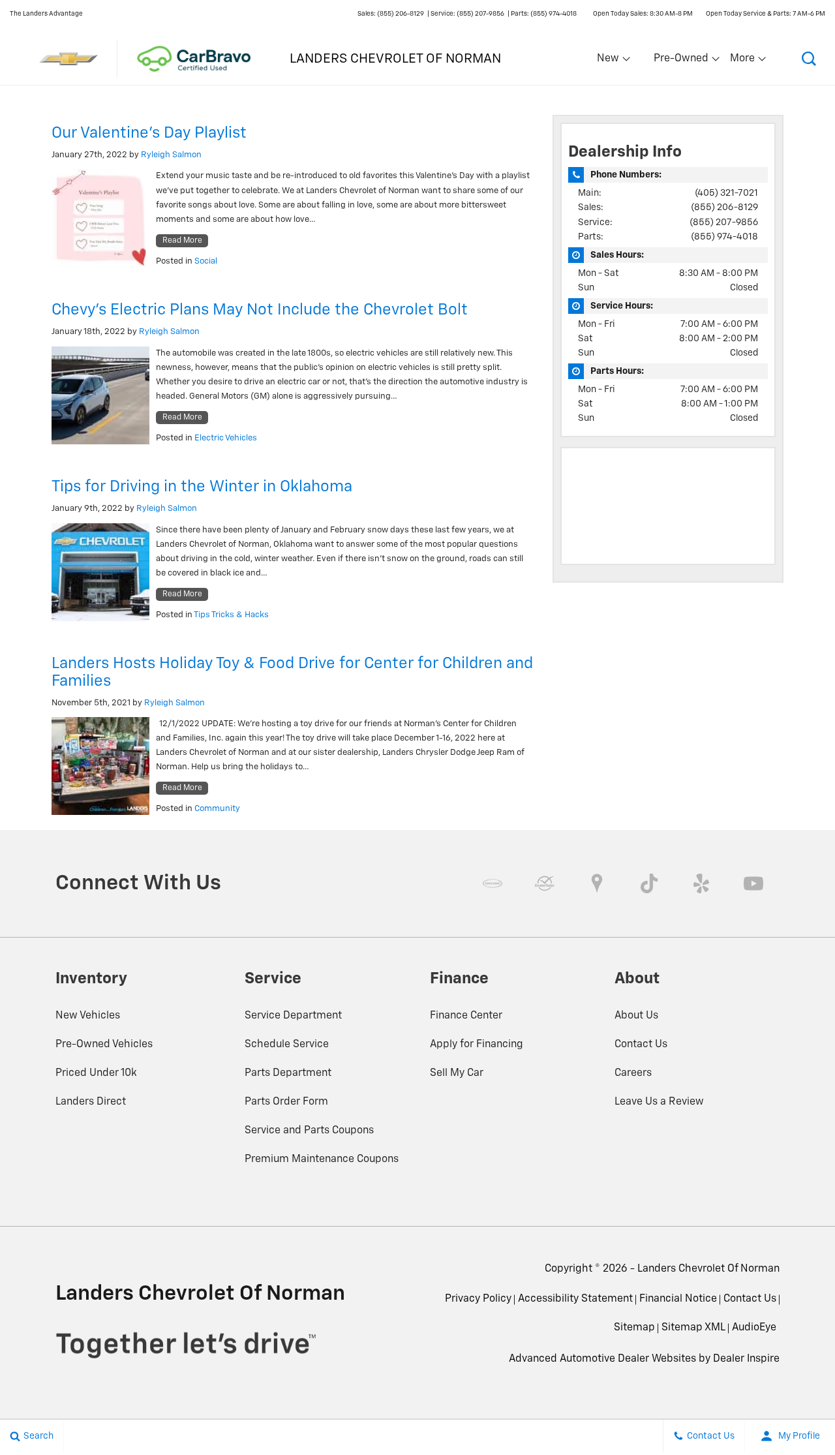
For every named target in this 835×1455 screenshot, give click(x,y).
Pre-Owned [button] (680, 61)
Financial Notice (678, 1299)
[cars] (492, 883)
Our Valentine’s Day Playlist (149, 133)
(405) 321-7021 (726, 193)
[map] (597, 883)
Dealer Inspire (746, 1359)
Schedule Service (287, 1044)
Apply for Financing (476, 1044)
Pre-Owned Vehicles (104, 1044)
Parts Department (288, 1073)
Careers (633, 1073)
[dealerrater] (544, 883)
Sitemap (634, 1328)
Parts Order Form (286, 1102)
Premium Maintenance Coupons (322, 1159)
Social (205, 261)
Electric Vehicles (225, 438)
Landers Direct (90, 1102)
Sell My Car (456, 1073)
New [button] (610, 61)
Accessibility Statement (575, 1299)
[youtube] (753, 883)
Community (217, 808)
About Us (636, 1016)
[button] (809, 59)
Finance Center (466, 1016)
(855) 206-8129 (724, 207)
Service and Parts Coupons (309, 1131)
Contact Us (641, 1044)
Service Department (293, 1016)
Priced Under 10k (96, 1073)
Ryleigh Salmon (171, 155)
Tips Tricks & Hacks (231, 615)
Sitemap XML (693, 1328)
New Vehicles (87, 1016)
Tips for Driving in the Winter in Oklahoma (202, 487)
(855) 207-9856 (724, 222)
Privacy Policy (478, 1299)
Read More (182, 241)
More (743, 61)
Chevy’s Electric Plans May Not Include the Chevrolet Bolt (260, 310)
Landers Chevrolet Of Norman (708, 1269)
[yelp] (701, 883)
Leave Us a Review (659, 1102)
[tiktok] (649, 883)
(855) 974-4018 (724, 236)
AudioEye (754, 1328)
